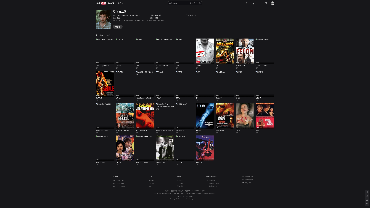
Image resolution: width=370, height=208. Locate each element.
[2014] (164, 39)
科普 (114, 183)
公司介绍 (202, 191)
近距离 (138, 66)
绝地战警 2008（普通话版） (144, 98)
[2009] (225, 39)
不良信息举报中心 (247, 176)
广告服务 (180, 191)
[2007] (179, 72)
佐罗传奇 (258, 98)
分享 (118, 27)
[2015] (139, 39)
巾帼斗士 (238, 130)
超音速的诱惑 (220, 130)
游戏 (122, 180)
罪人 (197, 98)
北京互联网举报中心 (248, 179)
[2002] (205, 104)
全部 (114, 180)
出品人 (123, 186)
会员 (150, 177)
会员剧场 (151, 183)
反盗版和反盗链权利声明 (187, 193)
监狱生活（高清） (241, 66)
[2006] (239, 72)
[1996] (165, 136)
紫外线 (238, 98)
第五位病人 (219, 98)
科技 (122, 183)
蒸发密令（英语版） (162, 162)
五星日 (178, 66)
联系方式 (187, 191)
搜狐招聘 (174, 191)
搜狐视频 (101, 3)
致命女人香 (179, 162)
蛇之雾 (258, 130)
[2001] (245, 104)
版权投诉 (180, 186)
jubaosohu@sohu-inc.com (208, 193)
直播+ (217, 183)
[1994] (180, 136)
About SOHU (195, 191)
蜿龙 (217, 66)
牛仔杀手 (158, 98)
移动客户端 (212, 180)
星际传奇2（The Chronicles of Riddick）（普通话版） (164, 131)
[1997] (103, 136)
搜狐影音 (211, 183)
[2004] (104, 104)
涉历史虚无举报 (246, 183)
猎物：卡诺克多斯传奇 (102, 66)
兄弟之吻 (118, 162)
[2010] (205, 39)
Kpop (118, 180)
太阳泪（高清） (180, 130)
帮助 (150, 186)
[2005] (259, 72)
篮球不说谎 (99, 98)
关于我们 (180, 183)
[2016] (119, 39)
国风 (114, 186)
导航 (119, 3)
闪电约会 (198, 66)
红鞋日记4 (199, 162)
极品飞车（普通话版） (162, 66)
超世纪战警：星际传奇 (122, 130)
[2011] (179, 39)
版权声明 (176, 193)
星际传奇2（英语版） (102, 130)
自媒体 (115, 177)
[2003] (182, 104)
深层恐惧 (198, 130)
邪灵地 (178, 98)
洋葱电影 (118, 98)
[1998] (265, 104)
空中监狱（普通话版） (142, 162)
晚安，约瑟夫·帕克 (141, 130)
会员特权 (151, 180)
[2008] (245, 39)
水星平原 (118, 66)
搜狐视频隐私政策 (167, 193)
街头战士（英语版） (262, 66)
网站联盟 (180, 180)
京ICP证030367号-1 (187, 196)
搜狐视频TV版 (213, 186)
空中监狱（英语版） (102, 162)
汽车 (118, 183)
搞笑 (118, 186)
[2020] (104, 39)
